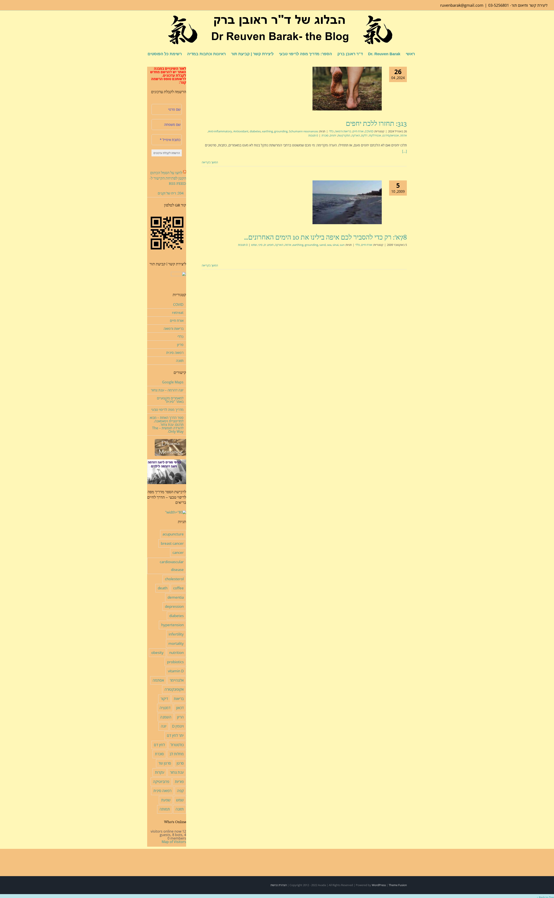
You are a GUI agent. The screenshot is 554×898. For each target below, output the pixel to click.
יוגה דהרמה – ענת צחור (167, 390)
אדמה (403, 135)
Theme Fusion (398, 885)
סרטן (180, 763)
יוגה (163, 726)
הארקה (355, 135)
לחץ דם (159, 744)
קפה (180, 790)
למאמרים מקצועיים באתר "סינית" (170, 400)
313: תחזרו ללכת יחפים (376, 123)
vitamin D (176, 670)
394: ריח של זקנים (171, 193)
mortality (176, 643)
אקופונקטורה (174, 689)
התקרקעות (344, 135)
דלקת (364, 135)
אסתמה (158, 680)
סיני (260, 245)
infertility (176, 634)
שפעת (166, 800)
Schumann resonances (303, 131)
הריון (180, 717)
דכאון (180, 707)
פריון (180, 344)
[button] (140, 53)
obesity (157, 652)
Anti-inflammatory (220, 131)
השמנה (165, 717)
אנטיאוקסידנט (390, 135)
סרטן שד (164, 763)
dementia (175, 597)
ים (265, 245)
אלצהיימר (177, 680)
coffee (178, 587)
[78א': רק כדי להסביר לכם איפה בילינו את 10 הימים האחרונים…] (347, 202)
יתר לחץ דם (175, 735)
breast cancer (172, 543)
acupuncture (173, 534)
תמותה (164, 809)
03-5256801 (498, 5)
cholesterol (174, 578)
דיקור (164, 698)
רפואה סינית (175, 352)
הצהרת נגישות (279, 885)
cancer (178, 552)
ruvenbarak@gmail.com (461, 5)
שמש (254, 245)
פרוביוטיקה (161, 781)
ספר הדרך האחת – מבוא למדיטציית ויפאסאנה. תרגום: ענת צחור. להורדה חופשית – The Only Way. (167, 424)
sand (322, 245)
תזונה (180, 360)
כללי (331, 131)
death (162, 587)
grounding (281, 131)
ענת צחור (177, 772)
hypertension (172, 624)
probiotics (175, 661)
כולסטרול (177, 744)
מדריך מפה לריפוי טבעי (167, 409)
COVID (369, 131)
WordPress (379, 885)
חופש (270, 245)
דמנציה (165, 707)
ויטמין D (178, 726)
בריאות (179, 698)
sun (342, 245)
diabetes (255, 131)
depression (174, 606)
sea (329, 245)
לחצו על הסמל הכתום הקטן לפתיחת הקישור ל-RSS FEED (168, 178)
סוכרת (325, 135)
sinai (335, 245)
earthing (267, 131)
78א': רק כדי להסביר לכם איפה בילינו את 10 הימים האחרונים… (325, 237)
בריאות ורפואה (343, 131)
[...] (404, 151)
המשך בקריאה (210, 162)
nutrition (176, 652)
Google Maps (173, 382)
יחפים (333, 135)
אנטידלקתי (375, 135)
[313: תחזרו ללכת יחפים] (347, 88)
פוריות (179, 781)
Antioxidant (240, 131)
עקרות (159, 772)
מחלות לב (176, 753)
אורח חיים (358, 131)
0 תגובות (313, 135)
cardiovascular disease (172, 565)
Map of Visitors (174, 841)
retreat (178, 312)
